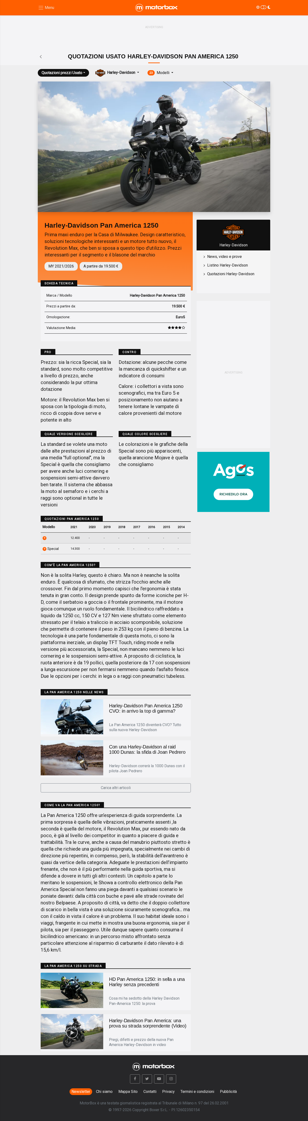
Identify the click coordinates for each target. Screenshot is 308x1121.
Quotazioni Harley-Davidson (230, 274)
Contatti (149, 1091)
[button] (135, 1079)
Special (52, 549)
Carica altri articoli (116, 787)
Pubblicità (228, 1091)
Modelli (159, 72)
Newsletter (80, 1091)
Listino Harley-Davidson (227, 265)
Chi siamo (104, 1091)
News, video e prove (224, 256)
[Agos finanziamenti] (233, 480)
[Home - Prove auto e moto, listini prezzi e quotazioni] (157, 8)
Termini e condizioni (197, 1091)
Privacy (168, 1091)
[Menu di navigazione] (46, 7)
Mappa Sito (128, 1091)
